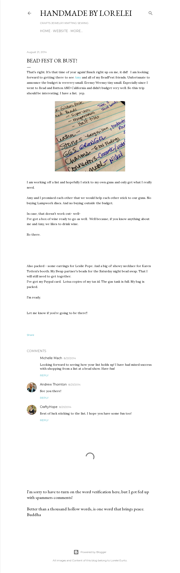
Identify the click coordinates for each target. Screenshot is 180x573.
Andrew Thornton (53, 384)
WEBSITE (60, 31)
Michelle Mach (51, 358)
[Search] (150, 12)
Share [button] (30, 335)
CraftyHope (49, 407)
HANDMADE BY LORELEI (86, 13)
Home (45, 31)
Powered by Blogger (93, 552)
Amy (78, 77)
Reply (44, 375)
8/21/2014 (70, 358)
